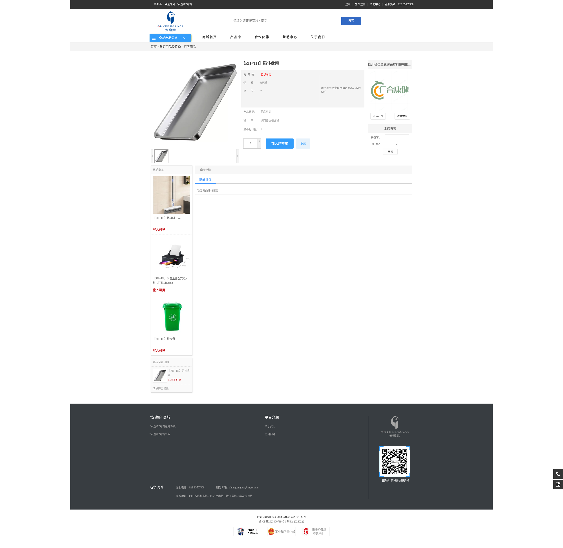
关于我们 (318, 37)
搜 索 (390, 151)
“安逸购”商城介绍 (160, 434)
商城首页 (209, 37)
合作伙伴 (262, 37)
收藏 (303, 143)
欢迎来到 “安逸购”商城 (178, 4)
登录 (348, 4)
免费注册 (360, 4)
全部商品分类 (167, 38)
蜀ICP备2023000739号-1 (272, 521)
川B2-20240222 (295, 521)
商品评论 (205, 169)
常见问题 (270, 434)
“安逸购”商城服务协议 (162, 426)
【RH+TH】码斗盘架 (179, 373)
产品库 (235, 37)
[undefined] (195, 104)
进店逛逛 (378, 116)
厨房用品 (190, 46)
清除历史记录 (161, 388)
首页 (154, 46)
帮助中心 (375, 4)
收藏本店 (402, 116)
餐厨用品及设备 (170, 46)
